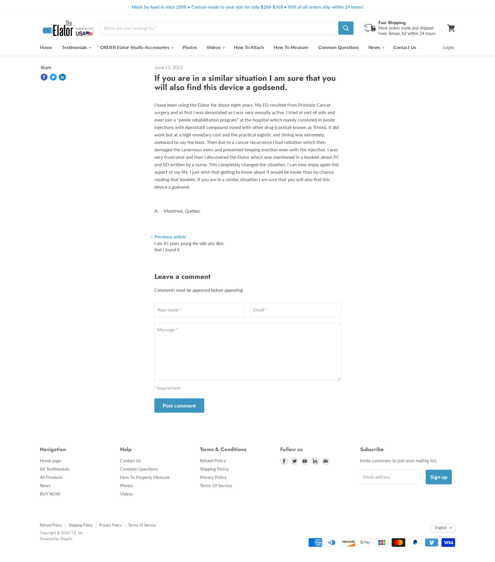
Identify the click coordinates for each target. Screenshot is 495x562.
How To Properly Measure (145, 477)
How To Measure (291, 47)
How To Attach (249, 47)
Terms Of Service (216, 485)
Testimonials (75, 47)
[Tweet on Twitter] (53, 77)
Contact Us (404, 47)
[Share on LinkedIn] (62, 77)
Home (46, 47)
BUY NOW (50, 493)
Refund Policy (213, 460)
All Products (51, 477)
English (441, 527)
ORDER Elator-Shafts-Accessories (135, 47)
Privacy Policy (213, 477)
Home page (50, 460)
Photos (189, 47)
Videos (214, 47)
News (374, 47)
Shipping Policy (214, 468)
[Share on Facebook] (44, 77)
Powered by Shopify (56, 538)
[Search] (345, 28)
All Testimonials (55, 468)
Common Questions (338, 47)
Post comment (179, 405)
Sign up (438, 477)
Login (448, 47)
